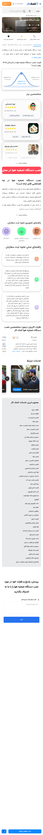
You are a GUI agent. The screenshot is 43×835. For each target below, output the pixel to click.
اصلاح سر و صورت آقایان (31, 515)
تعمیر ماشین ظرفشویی (32, 523)
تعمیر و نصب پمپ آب (32, 480)
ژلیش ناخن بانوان (34, 554)
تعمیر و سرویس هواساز (30, 389)
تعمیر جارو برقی (34, 535)
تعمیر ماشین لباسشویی (32, 468)
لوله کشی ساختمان (33, 472)
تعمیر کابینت (35, 449)
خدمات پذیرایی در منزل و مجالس (29, 476)
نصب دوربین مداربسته (32, 539)
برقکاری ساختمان (34, 511)
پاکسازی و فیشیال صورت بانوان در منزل (27, 562)
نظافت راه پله (35, 414)
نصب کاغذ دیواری (34, 441)
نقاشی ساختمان (34, 464)
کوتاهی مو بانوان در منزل (31, 542)
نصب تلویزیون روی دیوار (32, 503)
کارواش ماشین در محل (32, 461)
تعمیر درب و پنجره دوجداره (31, 531)
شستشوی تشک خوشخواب (31, 496)
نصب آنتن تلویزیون (33, 492)
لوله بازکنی (36, 527)
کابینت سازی (35, 519)
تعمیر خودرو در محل (33, 429)
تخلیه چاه (36, 507)
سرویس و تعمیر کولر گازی (31, 546)
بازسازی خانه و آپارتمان (32, 558)
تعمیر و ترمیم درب (33, 418)
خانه (39, 15)
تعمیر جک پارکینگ (33, 550)
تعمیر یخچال (35, 445)
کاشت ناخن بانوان (33, 488)
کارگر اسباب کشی (34, 453)
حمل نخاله (35, 422)
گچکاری (36, 500)
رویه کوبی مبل (34, 484)
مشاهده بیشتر (16, 351)
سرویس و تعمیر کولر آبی (31, 437)
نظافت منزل (35, 410)
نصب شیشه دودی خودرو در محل (29, 425)
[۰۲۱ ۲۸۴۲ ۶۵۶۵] (4, 831)
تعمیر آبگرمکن (34, 433)
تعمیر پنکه (36, 457)
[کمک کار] (32, 3)
